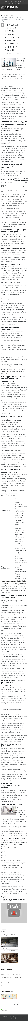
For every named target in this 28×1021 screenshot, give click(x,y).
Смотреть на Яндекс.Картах (14, 1002)
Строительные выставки (7, 986)
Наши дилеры (4, 983)
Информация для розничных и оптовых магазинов (11, 979)
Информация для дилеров (13, 974)
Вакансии (3, 974)
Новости (9, 53)
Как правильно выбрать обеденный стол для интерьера (9, 951)
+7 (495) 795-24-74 (8, 1)
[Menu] (17, 7)
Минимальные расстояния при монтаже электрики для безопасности (9, 934)
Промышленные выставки (15, 983)
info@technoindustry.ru (20, 1)
